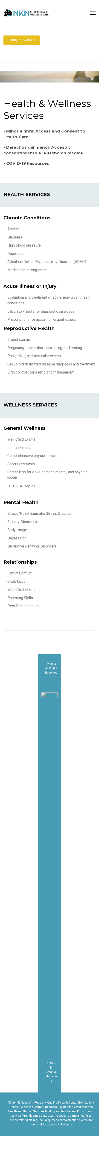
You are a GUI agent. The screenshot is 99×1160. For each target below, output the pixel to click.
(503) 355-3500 (22, 40)
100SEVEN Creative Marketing (51, 1072)
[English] (12, 54)
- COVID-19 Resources (26, 163)
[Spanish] (6, 54)
